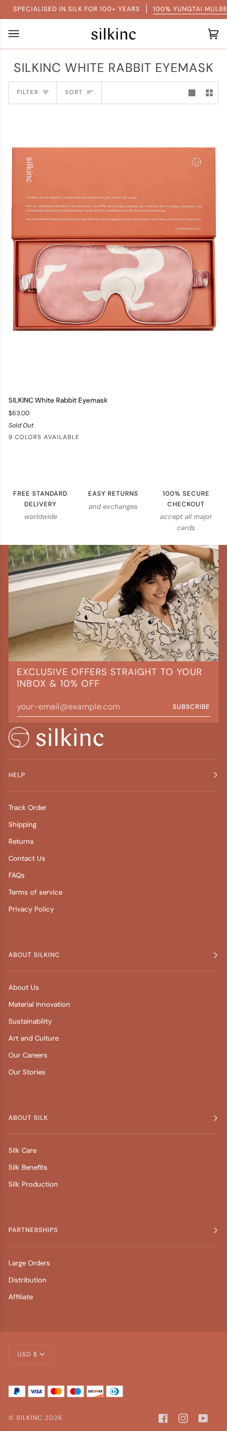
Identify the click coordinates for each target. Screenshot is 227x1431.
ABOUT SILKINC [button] (34, 955)
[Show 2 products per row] (209, 93)
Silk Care (22, 1150)
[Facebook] (163, 1418)
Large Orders (29, 1263)
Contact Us (26, 858)
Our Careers (28, 1055)
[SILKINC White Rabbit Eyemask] (113, 249)
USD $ (27, 1354)
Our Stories (26, 1072)
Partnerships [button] (33, 1230)
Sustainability (30, 1021)
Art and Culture (33, 1038)
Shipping (22, 824)
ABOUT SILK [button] (28, 1118)
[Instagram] (183, 1418)
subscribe (191, 707)
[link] (55, 737)
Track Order (27, 807)
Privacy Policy (31, 909)
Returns (21, 841)
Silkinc (29, 1418)
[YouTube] (203, 1418)
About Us (23, 987)
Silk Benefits (28, 1167)
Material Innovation (39, 1004)
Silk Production (33, 1184)
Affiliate (20, 1296)
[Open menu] (16, 34)
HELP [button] (16, 775)
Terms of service (35, 892)
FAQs (16, 875)
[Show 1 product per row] (192, 93)
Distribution (27, 1279)
